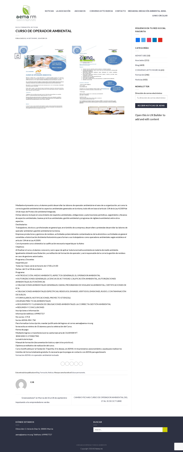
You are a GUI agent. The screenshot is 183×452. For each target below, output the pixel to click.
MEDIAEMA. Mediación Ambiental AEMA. (147, 11)
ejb (46, 38)
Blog (18, 27)
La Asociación (63, 11)
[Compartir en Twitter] (67, 364)
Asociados (80, 11)
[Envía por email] (72, 364)
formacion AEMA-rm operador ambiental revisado (37, 355)
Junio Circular (159, 16)
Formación (25, 27)
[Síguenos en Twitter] (166, 2)
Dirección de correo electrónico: (148, 93)
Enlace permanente (78, 373)
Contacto (120, 11)
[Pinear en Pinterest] (76, 364)
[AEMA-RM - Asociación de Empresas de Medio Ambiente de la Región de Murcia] (27, 13)
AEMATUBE (140, 55)
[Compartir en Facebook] (63, 364)
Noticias (49, 11)
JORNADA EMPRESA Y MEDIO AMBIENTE (91, 445)
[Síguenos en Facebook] (164, 2)
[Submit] (165, 429)
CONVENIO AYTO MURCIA (101, 11)
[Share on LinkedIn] (81, 364)
